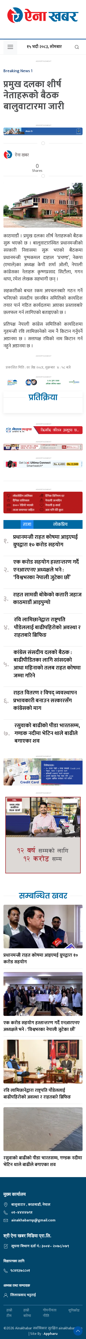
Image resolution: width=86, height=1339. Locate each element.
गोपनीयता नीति (49, 1313)
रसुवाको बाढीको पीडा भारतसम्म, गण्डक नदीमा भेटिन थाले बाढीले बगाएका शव (47, 733)
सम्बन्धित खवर (43, 896)
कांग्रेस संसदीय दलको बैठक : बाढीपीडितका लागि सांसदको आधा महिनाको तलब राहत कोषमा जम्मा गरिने (47, 664)
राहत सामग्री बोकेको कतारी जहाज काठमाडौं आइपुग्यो (47, 599)
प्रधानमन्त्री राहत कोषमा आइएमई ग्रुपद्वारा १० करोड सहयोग (45, 541)
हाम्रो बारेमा (27, 1313)
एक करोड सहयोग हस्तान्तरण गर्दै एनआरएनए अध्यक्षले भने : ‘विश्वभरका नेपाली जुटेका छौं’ (46, 570)
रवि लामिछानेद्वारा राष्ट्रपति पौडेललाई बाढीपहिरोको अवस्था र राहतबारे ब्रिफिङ (47, 627)
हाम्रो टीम (9, 1313)
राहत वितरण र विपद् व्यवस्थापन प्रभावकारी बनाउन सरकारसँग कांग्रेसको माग (45, 700)
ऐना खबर (22, 155)
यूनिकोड (74, 1310)
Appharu (51, 1334)
